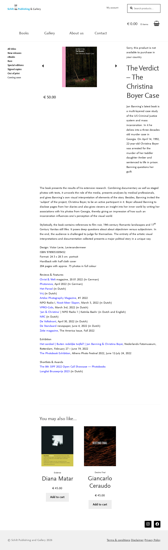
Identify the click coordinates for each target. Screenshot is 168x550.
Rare (10, 61)
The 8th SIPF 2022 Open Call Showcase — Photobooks (73, 366)
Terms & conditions (118, 540)
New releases (14, 53)
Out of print (14, 73)
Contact (101, 33)
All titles (12, 48)
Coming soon (14, 77)
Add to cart (57, 497)
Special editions (16, 65)
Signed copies (15, 69)
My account (112, 7)
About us (76, 33)
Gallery (49, 33)
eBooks (11, 56)
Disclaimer (137, 540)
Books (24, 33)
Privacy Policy (152, 540)
